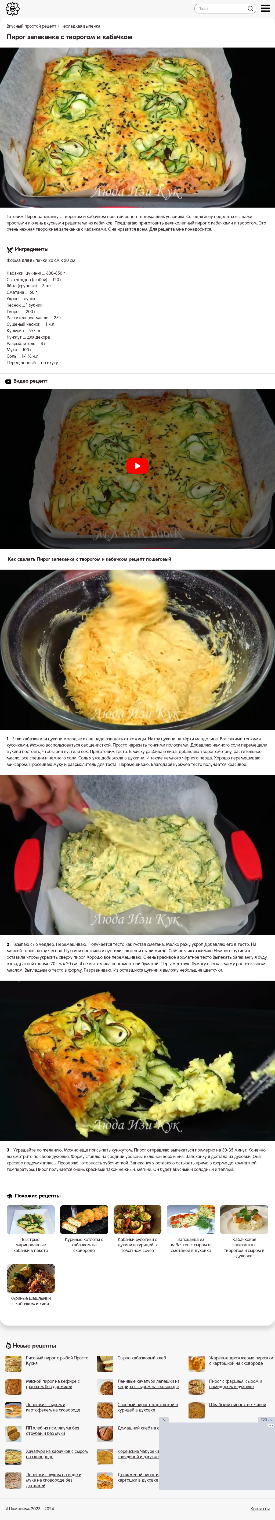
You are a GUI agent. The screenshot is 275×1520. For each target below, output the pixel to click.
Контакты (260, 1509)
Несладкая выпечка (80, 26)
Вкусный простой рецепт (31, 26)
